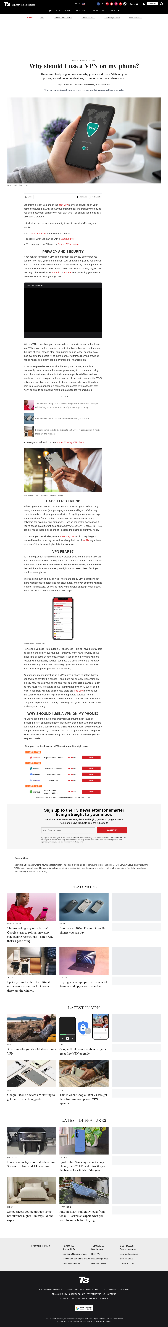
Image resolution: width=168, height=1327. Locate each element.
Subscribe (152, 4)
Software (83, 61)
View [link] (91, 757)
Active (68, 10)
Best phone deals (128, 1249)
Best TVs (95, 1254)
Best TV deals (126, 1259)
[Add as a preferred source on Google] (84, 1308)
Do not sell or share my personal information (84, 1299)
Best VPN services (71, 1263)
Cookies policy (77, 1294)
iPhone (67, 272)
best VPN (64, 205)
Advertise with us (96, 1294)
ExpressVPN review (68, 244)
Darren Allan (67, 85)
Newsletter (97, 197)
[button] (63, 754)
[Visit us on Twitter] (102, 3)
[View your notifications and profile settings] (143, 4)
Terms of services (73, 838)
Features (106, 85)
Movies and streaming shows (76, 1259)
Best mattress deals (129, 1254)
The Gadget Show (112, 18)
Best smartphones (99, 1259)
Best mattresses (98, 1263)
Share (30, 197)
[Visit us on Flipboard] (120, 3)
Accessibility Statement (51, 1289)
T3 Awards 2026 (88, 18)
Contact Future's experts (79, 1289)
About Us (99, 1289)
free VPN (79, 690)
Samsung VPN (68, 239)
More (114, 10)
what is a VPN (38, 233)
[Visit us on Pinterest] (107, 3)
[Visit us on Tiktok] (125, 3)
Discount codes (127, 1263)
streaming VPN (68, 536)
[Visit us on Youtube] (111, 3)
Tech (58, 10)
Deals (42, 18)
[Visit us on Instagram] (116, 3)
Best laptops (97, 1249)
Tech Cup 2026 (135, 18)
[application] (63, 310)
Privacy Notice (116, 838)
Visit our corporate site (114, 1319)
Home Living (81, 10)
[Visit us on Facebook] (98, 3)
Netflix (85, 540)
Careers (111, 1294)
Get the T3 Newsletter (63, 18)
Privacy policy (59, 1294)
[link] (35, 757)
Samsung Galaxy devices (74, 1254)
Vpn (93, 61)
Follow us (83, 197)
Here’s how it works (115, 90)
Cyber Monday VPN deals (70, 442)
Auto (104, 10)
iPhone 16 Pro (69, 1249)
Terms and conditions (118, 1289)
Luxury (94, 10)
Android (56, 272)
